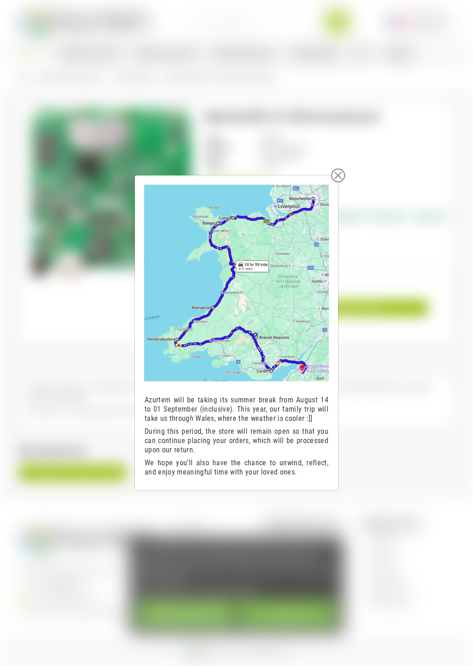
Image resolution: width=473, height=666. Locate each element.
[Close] (338, 175)
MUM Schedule (390, 603)
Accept (287, 613)
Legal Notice (189, 526)
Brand (213, 137)
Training (381, 564)
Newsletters (386, 577)
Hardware (383, 552)
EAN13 (215, 156)
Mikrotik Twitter (391, 590)
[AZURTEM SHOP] (84, 21)
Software (382, 539)
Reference (219, 146)
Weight (215, 165)
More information (165, 590)
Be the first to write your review (72, 472)
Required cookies (186, 613)
